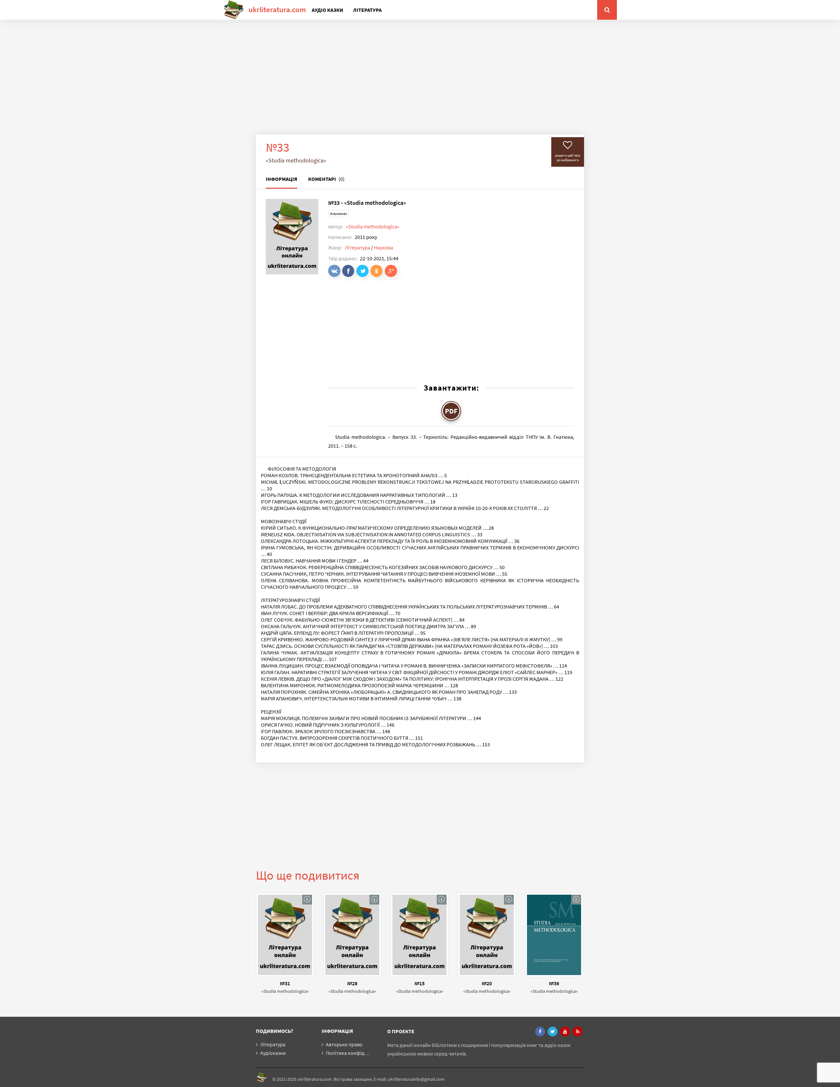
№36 (554, 983)
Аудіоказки (273, 1053)
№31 (285, 983)
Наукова (383, 247)
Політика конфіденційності (357, 1053)
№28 (352, 983)
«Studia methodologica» (372, 226)
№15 (419, 983)
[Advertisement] (420, 82)
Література (367, 10)
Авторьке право (344, 1044)
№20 (487, 983)
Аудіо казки (327, 10)
